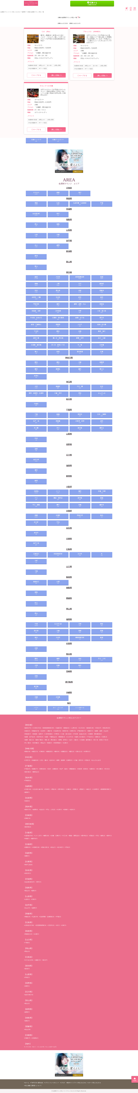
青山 (43, 743)
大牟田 (96, 789)
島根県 (69, 577)
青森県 (69, 198)
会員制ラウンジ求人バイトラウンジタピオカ (64, 1091)
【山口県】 (28, 940)
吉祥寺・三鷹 (46, 731)
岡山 (27, 951)
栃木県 (69, 399)
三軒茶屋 (49, 734)
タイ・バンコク (38, 1047)
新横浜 (65, 751)
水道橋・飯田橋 (86, 740)
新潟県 (69, 251)
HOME (134, 1080)
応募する (92, 3)
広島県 (69, 549)
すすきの (29, 960)
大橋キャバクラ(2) (63, 23)
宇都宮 (28, 780)
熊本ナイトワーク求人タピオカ (76, 1082)
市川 (107, 769)
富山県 (69, 262)
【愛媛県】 (28, 1026)
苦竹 (39, 882)
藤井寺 (34, 838)
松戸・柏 (64, 769)
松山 (28, 1029)
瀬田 (27, 856)
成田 (92, 769)
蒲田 (90, 731)
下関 (27, 942)
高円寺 (40, 737)
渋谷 (98, 728)
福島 (34, 890)
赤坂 (27, 731)
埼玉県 (69, 382)
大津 (59, 809)
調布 (98, 737)
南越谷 (35, 760)
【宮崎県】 (28, 815)
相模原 (50, 751)
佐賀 (27, 801)
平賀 (58, 916)
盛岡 (34, 908)
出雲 (36, 934)
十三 (65, 835)
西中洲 (61, 789)
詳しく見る (55, 75)
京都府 (69, 511)
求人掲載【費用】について (33, 1085)
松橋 (66, 809)
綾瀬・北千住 (30, 737)
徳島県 (69, 588)
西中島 (85, 835)
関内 (28, 751)
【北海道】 (28, 957)
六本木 (37, 728)
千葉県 (69, 410)
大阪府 (69, 487)
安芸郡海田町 (41, 925)
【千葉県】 (28, 766)
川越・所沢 (79, 760)
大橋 (69, 789)
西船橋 (73, 769)
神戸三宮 (29, 864)
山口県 (69, 567)
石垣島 (35, 1038)
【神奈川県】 (29, 749)
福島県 (69, 220)
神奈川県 (69, 358)
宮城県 (69, 209)
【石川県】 (28, 992)
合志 (42, 809)
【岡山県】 (28, 948)
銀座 (28, 728)
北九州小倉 (38, 789)
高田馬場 (57, 743)
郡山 (27, 890)
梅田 (46, 835)
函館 (38, 960)
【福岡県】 (28, 786)
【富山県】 (28, 1000)
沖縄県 (69, 692)
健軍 (35, 809)
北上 (27, 908)
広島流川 (29, 925)
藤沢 (72, 751)
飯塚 (27, 792)
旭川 (45, 960)
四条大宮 (45, 847)
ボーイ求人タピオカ (94, 1082)
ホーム (27, 1082)
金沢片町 (29, 994)
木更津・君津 (83, 769)
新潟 (27, 968)
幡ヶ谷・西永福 (51, 740)
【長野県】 (28, 983)
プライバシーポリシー (52, 1082)
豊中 (109, 835)
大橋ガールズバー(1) (74, 23)
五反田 (57, 731)
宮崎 (28, 818)
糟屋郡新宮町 (106, 789)
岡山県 (69, 609)
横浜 (35, 751)
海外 (69, 703)
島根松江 (28, 934)
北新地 (29, 835)
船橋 (35, 769)
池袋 (59, 728)
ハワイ (28, 1047)
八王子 (70, 737)
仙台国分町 (30, 882)
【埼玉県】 (28, 757)
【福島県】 (28, 888)
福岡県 (69, 619)
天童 (34, 899)
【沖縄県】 (28, 1035)
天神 (47, 789)
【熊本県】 (28, 807)
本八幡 (100, 769)
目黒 (104, 737)
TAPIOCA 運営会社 (37, 1082)
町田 (66, 731)
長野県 (69, 444)
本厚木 (87, 751)
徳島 (27, 1021)
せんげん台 (96, 760)
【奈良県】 (28, 870)
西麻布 (35, 731)
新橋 (67, 728)
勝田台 (36, 772)
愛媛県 (69, 598)
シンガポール (51, 1047)
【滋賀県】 (28, 853)
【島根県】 (28, 931)
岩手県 (69, 241)
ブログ (63, 1082)
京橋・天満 (56, 835)
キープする (37, 75)
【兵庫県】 (28, 862)
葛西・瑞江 (29, 740)
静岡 (27, 1012)
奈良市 (28, 873)
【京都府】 (28, 844)
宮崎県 (69, 671)
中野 (57, 734)
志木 (52, 760)
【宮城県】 (28, 879)
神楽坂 (28, 734)
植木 (73, 809)
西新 (82, 789)
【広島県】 (28, 922)
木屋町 (36, 847)
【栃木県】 (28, 778)
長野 (27, 986)
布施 (27, 838)
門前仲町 (82, 731)
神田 (73, 731)
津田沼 (43, 769)
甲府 (27, 977)
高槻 (92, 835)
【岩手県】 (28, 905)
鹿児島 (28, 827)
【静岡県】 (28, 1009)
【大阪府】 (28, 833)
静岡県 (69, 476)
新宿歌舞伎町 (48, 728)
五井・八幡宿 (53, 769)
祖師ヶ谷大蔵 (80, 737)
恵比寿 (106, 728)
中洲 (28, 789)
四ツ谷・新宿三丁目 (101, 740)
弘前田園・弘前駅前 (47, 916)
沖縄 (27, 1038)
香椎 (75, 789)
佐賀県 (69, 643)
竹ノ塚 (28, 743)
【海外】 (27, 1044)
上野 (74, 728)
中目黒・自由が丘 (80, 734)
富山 (27, 1003)
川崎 (42, 751)
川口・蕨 (44, 760)
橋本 (57, 751)
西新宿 (62, 737)
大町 (64, 925)
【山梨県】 (28, 974)
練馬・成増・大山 (101, 731)
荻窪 (50, 743)
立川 (82, 728)
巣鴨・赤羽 (63, 740)
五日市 (51, 925)
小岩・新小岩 (66, 734)
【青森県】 (28, 914)
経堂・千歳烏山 (51, 737)
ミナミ (38, 835)
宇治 (68, 847)
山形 (27, 899)
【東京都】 (28, 725)
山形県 (69, 230)
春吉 (89, 789)
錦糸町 (90, 728)
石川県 (69, 455)
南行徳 (28, 772)
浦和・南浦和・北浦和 (65, 760)
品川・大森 (74, 740)
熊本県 (69, 654)
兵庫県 (69, 539)
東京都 (69, 272)
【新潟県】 (28, 966)
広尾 (65, 743)
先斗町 (61, 847)
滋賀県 (69, 466)
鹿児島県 (69, 682)
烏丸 (53, 847)
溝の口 (79, 751)
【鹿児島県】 (29, 824)
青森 (28, 916)
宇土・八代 (51, 809)
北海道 (69, 188)
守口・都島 (100, 835)
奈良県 (69, 528)
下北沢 (90, 737)
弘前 (35, 916)
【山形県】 (28, 896)
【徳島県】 (28, 1018)
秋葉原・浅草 (38, 734)
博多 (54, 789)
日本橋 (36, 743)
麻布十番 (39, 740)
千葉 (28, 769)
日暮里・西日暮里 (95, 734)
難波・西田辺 (74, 835)
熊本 (28, 809)
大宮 (27, 760)
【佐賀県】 (28, 798)
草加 (87, 760)
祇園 (28, 847)
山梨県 (69, 434)
